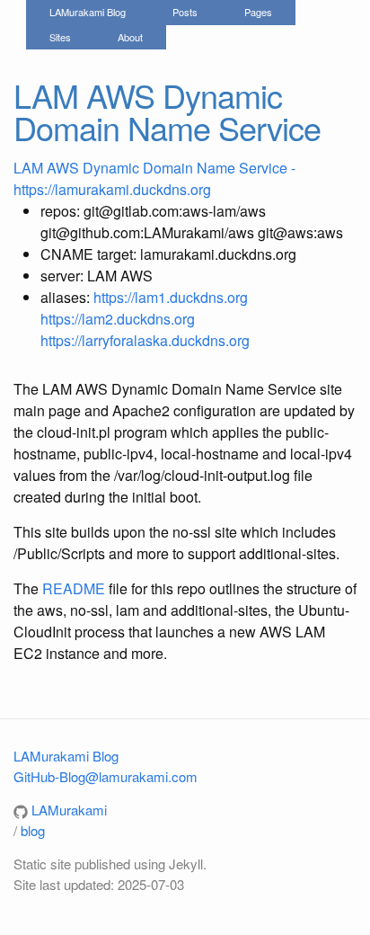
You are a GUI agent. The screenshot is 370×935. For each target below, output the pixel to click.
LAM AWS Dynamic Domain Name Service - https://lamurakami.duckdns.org (154, 178)
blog (33, 830)
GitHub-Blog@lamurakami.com (105, 776)
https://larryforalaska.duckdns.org (145, 340)
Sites (60, 37)
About (130, 37)
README (73, 588)
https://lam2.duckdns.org (117, 318)
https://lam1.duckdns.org (170, 297)
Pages (258, 11)
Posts (185, 11)
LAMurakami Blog (87, 11)
